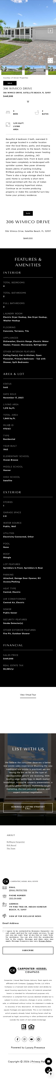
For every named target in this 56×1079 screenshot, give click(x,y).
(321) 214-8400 (15, 898)
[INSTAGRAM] (24, 1039)
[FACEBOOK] (17, 1039)
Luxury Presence (35, 1047)
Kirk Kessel (11, 845)
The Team (11, 849)
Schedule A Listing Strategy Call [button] (28, 808)
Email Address (11, 923)
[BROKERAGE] (38, 1039)
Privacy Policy (45, 941)
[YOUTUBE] (31, 1039)
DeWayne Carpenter (16, 842)
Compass (30, 983)
